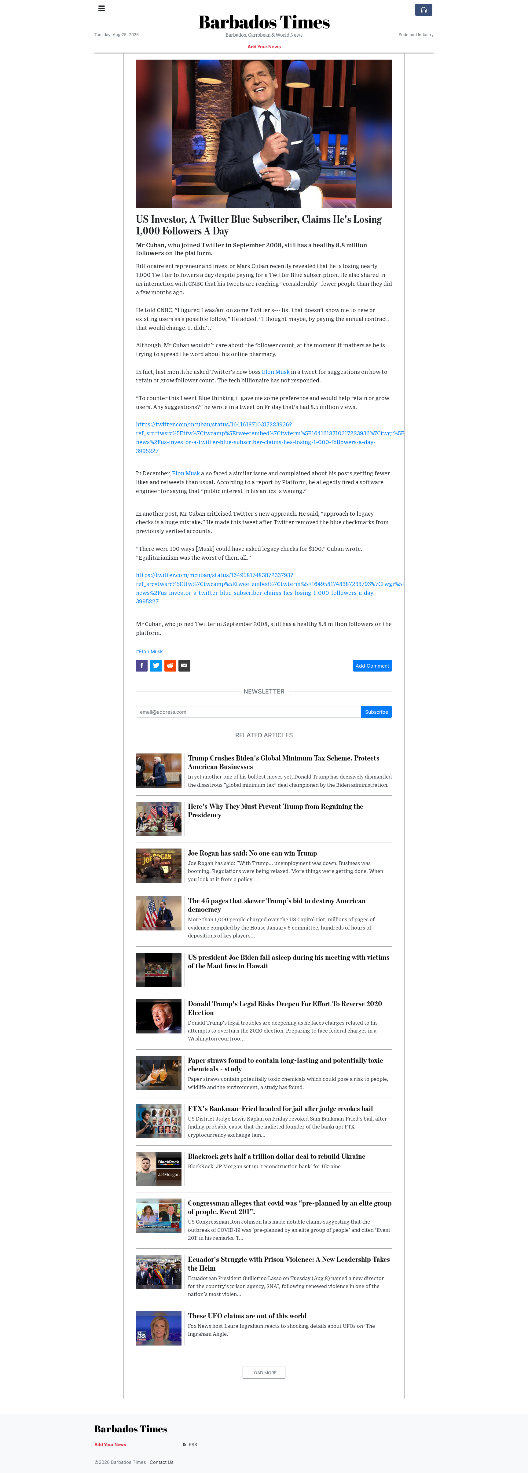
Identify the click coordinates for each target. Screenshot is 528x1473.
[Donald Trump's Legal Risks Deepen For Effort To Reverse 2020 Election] (159, 1016)
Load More (264, 1372)
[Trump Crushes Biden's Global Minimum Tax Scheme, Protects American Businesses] (159, 770)
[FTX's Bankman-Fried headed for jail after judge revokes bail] (159, 1121)
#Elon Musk (149, 651)
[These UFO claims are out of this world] (159, 1328)
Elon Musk (276, 372)
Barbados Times (264, 21)
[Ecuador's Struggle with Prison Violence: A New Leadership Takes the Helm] (159, 1272)
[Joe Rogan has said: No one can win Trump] (159, 865)
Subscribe (376, 712)
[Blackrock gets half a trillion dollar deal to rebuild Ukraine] (159, 1168)
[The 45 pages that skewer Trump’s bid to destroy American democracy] (159, 913)
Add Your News (264, 47)
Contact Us (162, 1462)
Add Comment (372, 666)
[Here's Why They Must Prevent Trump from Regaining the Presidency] (159, 818)
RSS (192, 1444)
